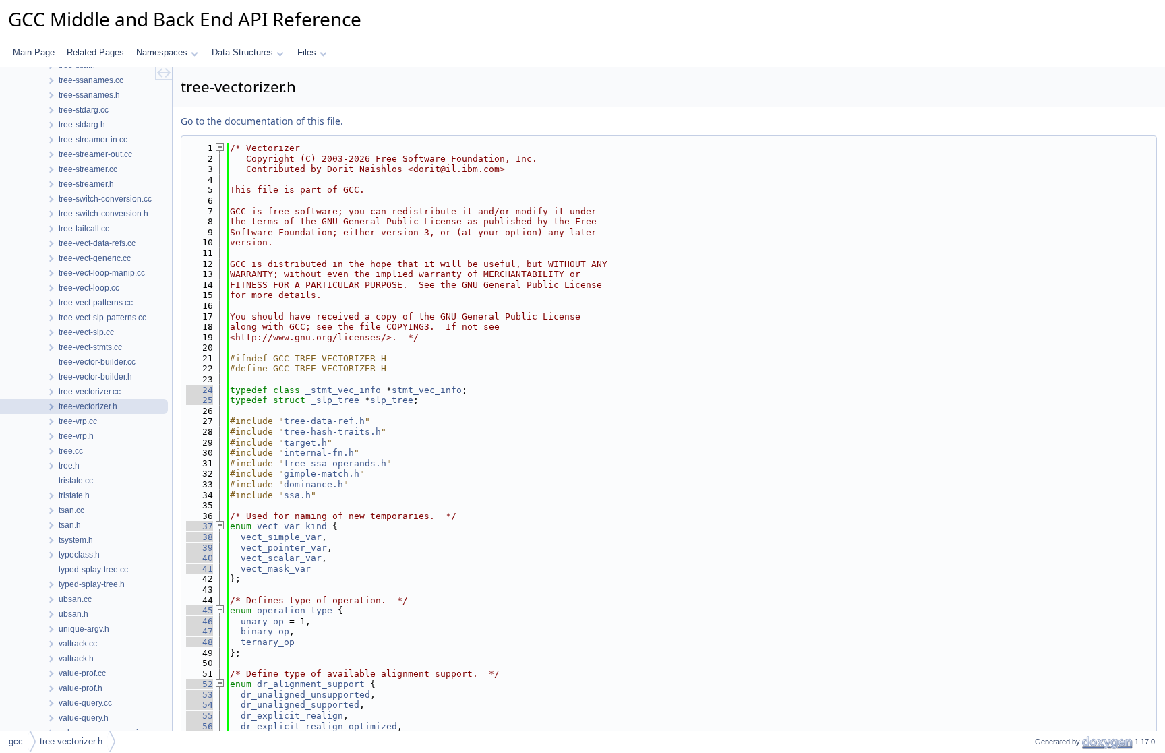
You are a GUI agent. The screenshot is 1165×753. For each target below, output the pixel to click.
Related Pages (95, 52)
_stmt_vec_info (343, 390)
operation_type (294, 610)
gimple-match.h (321, 474)
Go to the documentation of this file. (262, 121)
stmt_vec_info (427, 390)
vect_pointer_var (284, 548)
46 (199, 621)
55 (199, 716)
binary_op (265, 631)
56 (199, 726)
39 (199, 548)
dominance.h (313, 484)
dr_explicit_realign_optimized (319, 726)
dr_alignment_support (311, 684)
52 (199, 684)
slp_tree (391, 400)
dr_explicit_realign (292, 716)
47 (199, 631)
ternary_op (268, 642)
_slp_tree (335, 400)
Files (306, 52)
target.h (305, 443)
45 (199, 610)
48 (199, 642)
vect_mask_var (276, 569)
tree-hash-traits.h (332, 432)
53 (199, 695)
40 (199, 558)
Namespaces (161, 52)
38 (199, 537)
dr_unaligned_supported (300, 705)
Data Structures (242, 52)
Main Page (34, 52)
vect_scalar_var (281, 558)
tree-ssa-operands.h (335, 463)
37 (199, 526)
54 (199, 705)
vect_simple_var (281, 537)
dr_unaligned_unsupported (305, 695)
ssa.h (297, 495)
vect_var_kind (292, 526)
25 (199, 400)
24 (199, 390)
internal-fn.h (319, 453)
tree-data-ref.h (324, 421)
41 (199, 569)
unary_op (262, 621)
